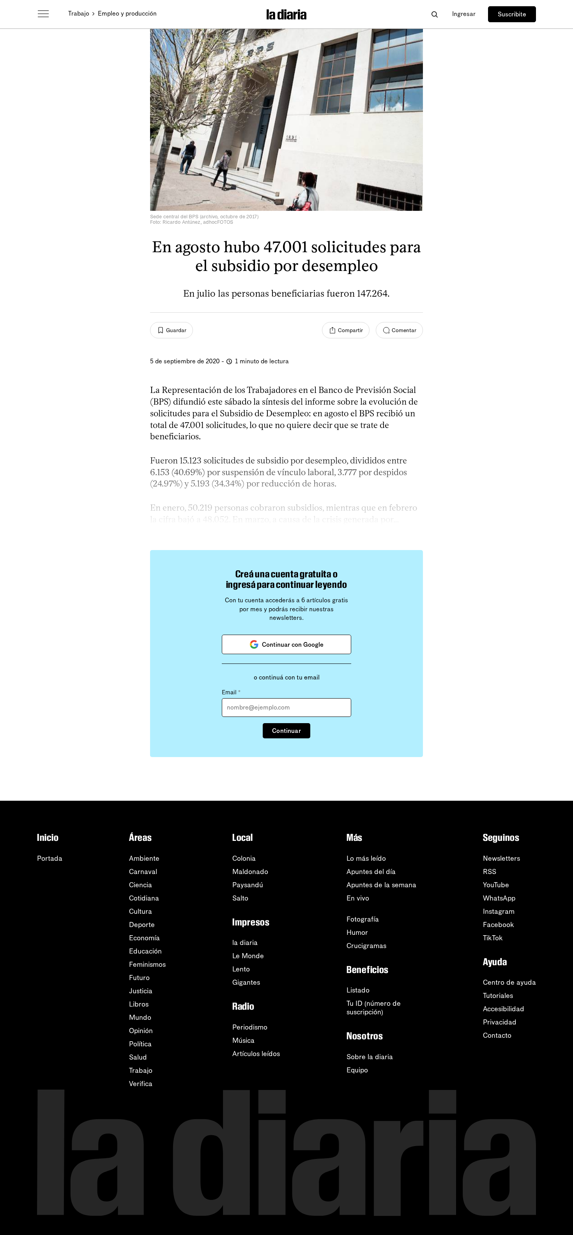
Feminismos (147, 964)
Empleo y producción (127, 13)
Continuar (286, 730)
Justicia (140, 991)
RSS (489, 871)
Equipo (357, 1070)
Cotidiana (144, 898)
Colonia (244, 858)
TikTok (493, 938)
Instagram (499, 911)
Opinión (141, 1030)
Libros (139, 1004)
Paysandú (247, 885)
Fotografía (363, 919)
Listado (358, 990)
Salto (240, 898)
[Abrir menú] (43, 14)
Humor (357, 932)
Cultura (140, 911)
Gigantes (246, 982)
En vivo (358, 898)
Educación (145, 951)
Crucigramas (366, 945)
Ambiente (144, 858)
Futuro (139, 977)
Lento (241, 969)
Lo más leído (366, 858)
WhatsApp (499, 898)
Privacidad (499, 1022)
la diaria (245, 942)
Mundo (140, 1017)
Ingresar (464, 14)
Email (231, 692)
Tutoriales (498, 995)
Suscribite (512, 14)
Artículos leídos (256, 1053)
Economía (144, 938)
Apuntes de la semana (381, 885)
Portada (49, 858)
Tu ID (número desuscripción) (374, 1007)
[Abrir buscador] (434, 14)
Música (243, 1040)
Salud (138, 1057)
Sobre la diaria (370, 1057)
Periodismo (249, 1027)
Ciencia (140, 885)
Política (140, 1044)
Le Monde (248, 956)
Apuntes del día (371, 871)
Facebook (498, 924)
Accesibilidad (503, 1009)
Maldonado (250, 871)
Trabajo (78, 13)
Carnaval (143, 871)
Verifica (140, 1083)
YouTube (496, 885)
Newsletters (501, 858)
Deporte (142, 924)
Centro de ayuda (509, 982)
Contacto (497, 1035)
